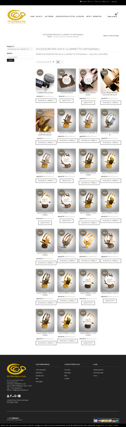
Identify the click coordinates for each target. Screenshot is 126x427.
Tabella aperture (98, 370)
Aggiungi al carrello (46, 100)
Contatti (66, 378)
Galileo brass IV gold (110, 213)
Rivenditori (97, 16)
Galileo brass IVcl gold (88, 253)
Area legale (39, 381)
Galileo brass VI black (109, 293)
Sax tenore (49, 16)
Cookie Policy (10, 420)
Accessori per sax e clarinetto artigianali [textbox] (20, 49)
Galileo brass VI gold (66, 333)
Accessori (80, 16)
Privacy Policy (18, 420)
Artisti (89, 16)
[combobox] (20, 49)
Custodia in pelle (66, 93)
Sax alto (39, 16)
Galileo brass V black (109, 253)
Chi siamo (67, 370)
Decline (116, 425)
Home (32, 16)
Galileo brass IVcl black (66, 253)
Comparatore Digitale (45, 93)
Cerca (11, 60)
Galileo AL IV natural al (88, 133)
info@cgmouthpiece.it (20, 390)
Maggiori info (100, 425)
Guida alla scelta (98, 373)
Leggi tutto (66, 100)
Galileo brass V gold (67, 293)
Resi (37, 378)
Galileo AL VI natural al (45, 173)
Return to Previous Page (111, 35)
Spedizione (39, 373)
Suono (95, 376)
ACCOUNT (114, 1)
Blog (65, 376)
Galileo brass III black (66, 173)
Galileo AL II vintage (66, 133)
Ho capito (109, 425)
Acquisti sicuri (40, 376)
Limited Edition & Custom (65, 16)
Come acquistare (41, 370)
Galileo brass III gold (110, 173)
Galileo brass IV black (66, 213)
